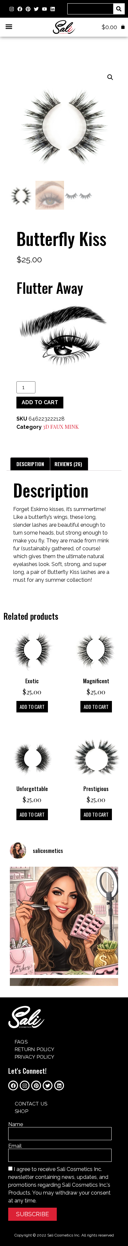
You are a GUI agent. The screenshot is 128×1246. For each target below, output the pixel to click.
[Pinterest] (28, 9)
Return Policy (34, 1049)
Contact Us (31, 1104)
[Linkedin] (52, 9)
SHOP (21, 1111)
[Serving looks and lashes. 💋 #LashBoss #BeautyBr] (64, 921)
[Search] (118, 9)
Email (15, 1146)
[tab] (30, 464)
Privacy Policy (34, 1057)
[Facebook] (20, 9)
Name (15, 1124)
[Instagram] (11, 9)
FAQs (21, 1042)
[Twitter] (36, 9)
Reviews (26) (68, 463)
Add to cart (40, 402)
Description (30, 463)
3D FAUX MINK (61, 426)
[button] (8, 26)
